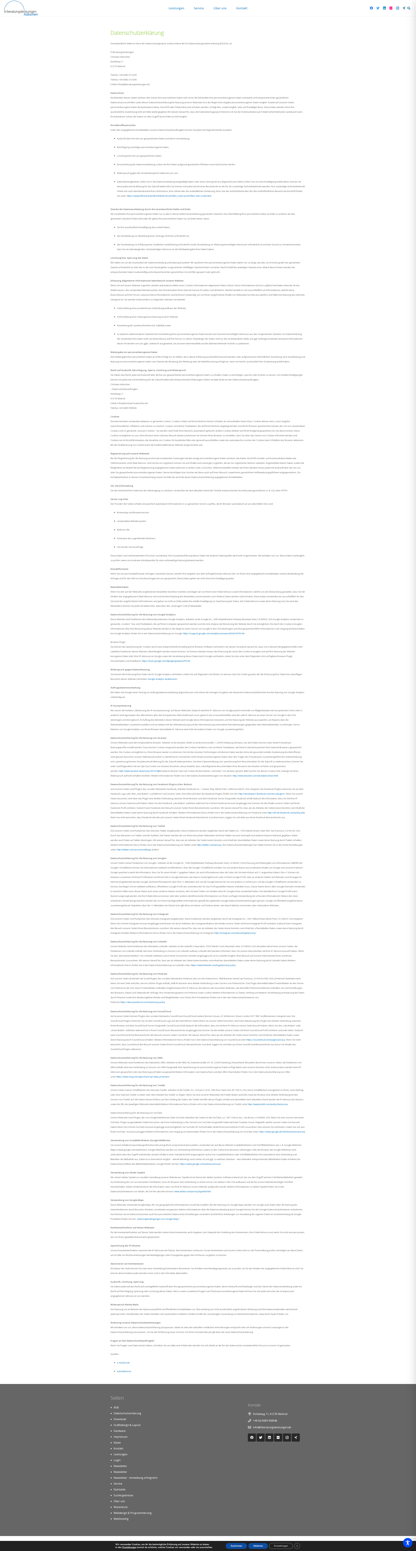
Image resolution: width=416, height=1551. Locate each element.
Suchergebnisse (123, 1495)
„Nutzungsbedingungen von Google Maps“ (158, 1218)
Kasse (117, 1442)
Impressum (120, 1437)
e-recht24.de (124, 1362)
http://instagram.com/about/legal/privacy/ (235, 932)
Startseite (119, 1489)
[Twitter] (378, 8)
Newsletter (120, 1466)
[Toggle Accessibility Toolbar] (408, 1543)
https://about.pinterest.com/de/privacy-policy (142, 1002)
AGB (116, 1407)
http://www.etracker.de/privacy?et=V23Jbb (140, 770)
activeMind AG (124, 1371)
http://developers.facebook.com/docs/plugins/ (262, 793)
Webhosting (121, 1519)
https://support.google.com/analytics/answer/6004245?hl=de (214, 633)
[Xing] (404, 8)
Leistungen (120, 1454)
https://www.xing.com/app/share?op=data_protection (142, 1076)
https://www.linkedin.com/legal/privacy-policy (213, 965)
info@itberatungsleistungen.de (272, 1427)
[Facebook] (371, 8)
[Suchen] (409, 8)
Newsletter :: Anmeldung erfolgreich (135, 1478)
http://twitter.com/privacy (209, 844)
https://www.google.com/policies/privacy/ (200, 1163)
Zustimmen (236, 1545)
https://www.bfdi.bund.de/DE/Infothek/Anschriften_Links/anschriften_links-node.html (169, 195)
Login (117, 1460)
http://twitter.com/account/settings (134, 849)
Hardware (120, 1431)
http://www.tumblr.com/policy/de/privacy (268, 1104)
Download (120, 1419)
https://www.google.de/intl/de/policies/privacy (282, 1131)
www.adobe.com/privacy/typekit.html (192, 1191)
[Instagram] (397, 8)
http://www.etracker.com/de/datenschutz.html (255, 775)
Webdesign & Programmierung (133, 1513)
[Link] (21, 8)
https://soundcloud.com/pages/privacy (266, 1039)
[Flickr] (391, 8)
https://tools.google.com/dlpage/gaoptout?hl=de (166, 660)
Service (118, 1483)
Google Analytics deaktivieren (162, 679)
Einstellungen (129, 1547)
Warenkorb (121, 1507)
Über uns (119, 1501)
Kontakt (118, 1448)
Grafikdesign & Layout (127, 1425)
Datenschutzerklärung (127, 1413)
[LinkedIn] (384, 8)
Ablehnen (258, 1545)
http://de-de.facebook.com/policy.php (286, 812)
